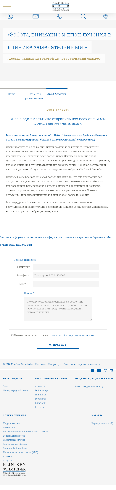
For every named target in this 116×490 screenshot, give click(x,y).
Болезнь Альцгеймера (15, 444)
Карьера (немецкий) (102, 423)
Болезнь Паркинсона (14, 435)
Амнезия (8, 456)
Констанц (40, 403)
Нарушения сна (11, 423)
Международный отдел (15, 390)
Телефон (23, 275)
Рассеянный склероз (14, 440)
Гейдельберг (42, 390)
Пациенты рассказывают (34, 96)
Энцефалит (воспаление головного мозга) (25, 431)
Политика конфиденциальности (82, 364)
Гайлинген (41, 394)
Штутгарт (40, 407)
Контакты (40, 364)
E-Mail (21, 284)
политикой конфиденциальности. (72, 335)
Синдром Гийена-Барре (15, 448)
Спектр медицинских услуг (90, 386)
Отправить (58, 344)
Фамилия (23, 266)
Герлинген (40, 398)
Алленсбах (41, 386)
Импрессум (54, 364)
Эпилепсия (9, 427)
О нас (6, 386)
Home (11, 94)
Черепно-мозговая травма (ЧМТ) (20, 452)
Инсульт (7, 460)
